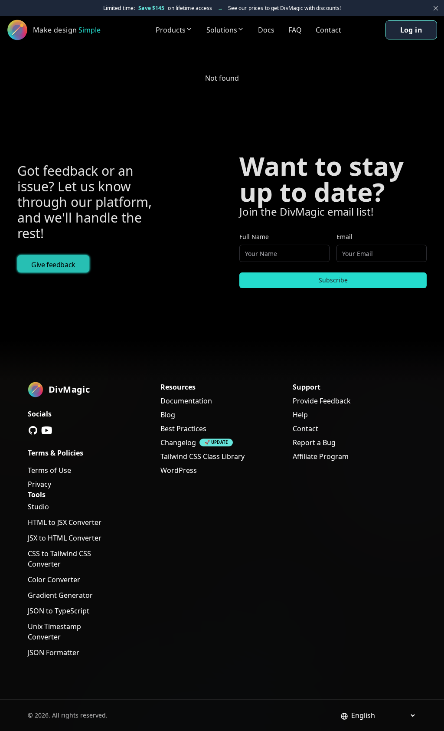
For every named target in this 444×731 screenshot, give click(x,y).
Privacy (39, 484)
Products (171, 30)
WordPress (178, 470)
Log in (411, 30)
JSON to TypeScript (58, 611)
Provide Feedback (322, 401)
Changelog (178, 442)
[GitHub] (33, 430)
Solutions (221, 30)
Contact (328, 30)
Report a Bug (314, 442)
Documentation (186, 401)
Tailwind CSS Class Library (202, 456)
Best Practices (183, 428)
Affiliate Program (321, 456)
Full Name (254, 237)
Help (300, 415)
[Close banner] (435, 8)
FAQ (295, 30)
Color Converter (54, 579)
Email (344, 237)
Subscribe (333, 280)
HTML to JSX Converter (64, 522)
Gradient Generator (60, 595)
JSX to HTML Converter (64, 538)
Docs (266, 30)
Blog (167, 415)
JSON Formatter (53, 652)
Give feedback (53, 264)
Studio (38, 506)
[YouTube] (47, 430)
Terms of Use (49, 470)
